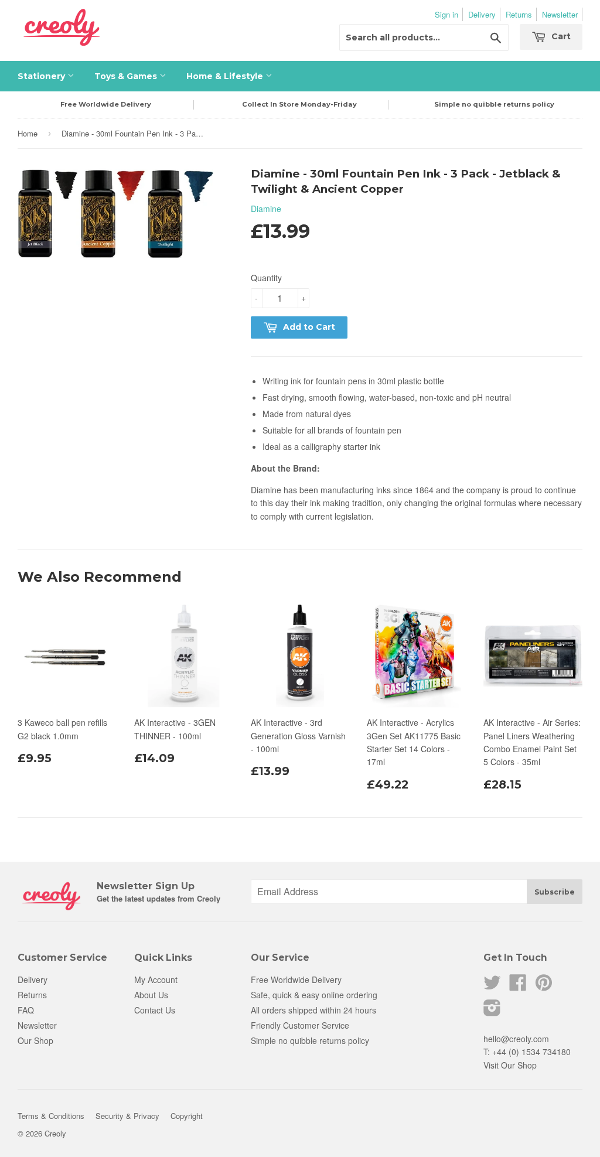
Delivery (482, 14)
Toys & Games (126, 76)
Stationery (42, 76)
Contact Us (154, 1010)
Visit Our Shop (510, 1065)
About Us (151, 995)
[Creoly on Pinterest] (544, 986)
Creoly (55, 1133)
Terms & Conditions (51, 1115)
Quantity (266, 278)
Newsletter (560, 14)
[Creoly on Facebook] (518, 986)
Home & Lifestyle (225, 76)
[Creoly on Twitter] (492, 986)
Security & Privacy (127, 1115)
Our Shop (35, 1040)
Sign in (446, 14)
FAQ (26, 1010)
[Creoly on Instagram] (492, 1011)
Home (28, 133)
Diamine (266, 208)
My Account (156, 979)
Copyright (187, 1115)
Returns (519, 14)
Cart (560, 36)
